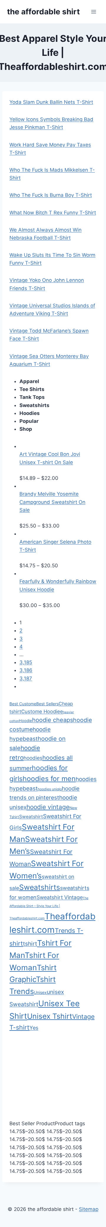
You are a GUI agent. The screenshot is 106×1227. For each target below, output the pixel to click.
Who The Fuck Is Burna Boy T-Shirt (50, 195)
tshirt (30, 943)
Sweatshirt (31, 816)
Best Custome (22, 703)
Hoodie (25, 720)
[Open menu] (93, 11)
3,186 (25, 670)
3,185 (25, 662)
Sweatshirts (39, 887)
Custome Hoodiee (42, 711)
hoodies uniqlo (50, 789)
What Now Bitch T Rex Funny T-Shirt (52, 213)
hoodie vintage (47, 807)
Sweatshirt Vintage (60, 897)
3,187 (25, 678)
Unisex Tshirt (49, 1016)
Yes (33, 1028)
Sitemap (88, 1209)
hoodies (33, 758)
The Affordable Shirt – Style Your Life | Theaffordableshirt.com (48, 908)
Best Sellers (47, 703)
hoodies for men (49, 779)
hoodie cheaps (52, 719)
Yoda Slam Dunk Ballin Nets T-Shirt (51, 102)
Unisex (40, 992)
